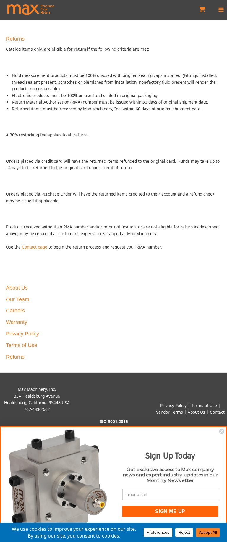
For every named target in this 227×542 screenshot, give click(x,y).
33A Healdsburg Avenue (37, 396)
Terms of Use (21, 345)
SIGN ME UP (170, 511)
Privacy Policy (22, 334)
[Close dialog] (222, 431)
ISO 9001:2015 (114, 421)
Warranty (16, 322)
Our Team (17, 299)
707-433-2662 (37, 409)
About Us (17, 288)
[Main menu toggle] (221, 9)
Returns (15, 357)
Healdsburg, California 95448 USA (37, 402)
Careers (15, 311)
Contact (217, 412)
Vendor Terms (169, 412)
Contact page (34, 247)
